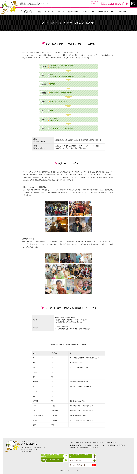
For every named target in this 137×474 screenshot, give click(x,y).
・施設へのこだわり (98, 442)
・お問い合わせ (121, 445)
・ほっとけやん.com (94, 448)
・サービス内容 (79, 442)
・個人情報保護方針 (82, 448)
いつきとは (60, 11)
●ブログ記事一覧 (94, 1)
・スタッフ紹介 (87, 445)
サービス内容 (49, 11)
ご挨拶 (39, 11)
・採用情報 (72, 448)
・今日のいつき (97, 445)
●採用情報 (92, 3)
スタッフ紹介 (121, 11)
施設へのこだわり (73, 11)
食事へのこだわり (89, 11)
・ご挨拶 (71, 442)
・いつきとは (88, 442)
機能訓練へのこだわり (106, 11)
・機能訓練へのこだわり (75, 445)
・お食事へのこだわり (110, 442)
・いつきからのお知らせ (108, 445)
